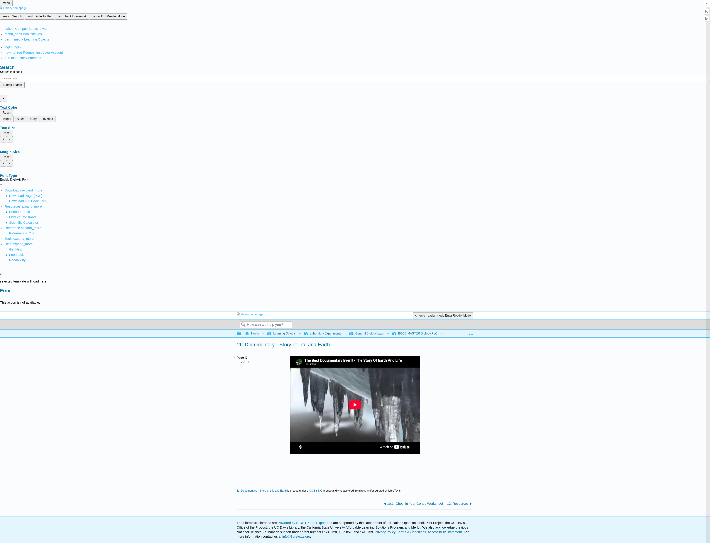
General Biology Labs (370, 333)
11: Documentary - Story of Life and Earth (262, 490)
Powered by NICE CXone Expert (302, 523)
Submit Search (12, 84)
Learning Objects (284, 333)
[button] (16, 255)
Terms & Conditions (411, 532)
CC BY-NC (316, 490)
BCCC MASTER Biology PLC (417, 333)
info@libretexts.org (295, 536)
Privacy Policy (385, 532)
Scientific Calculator (23, 222)
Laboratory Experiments (325, 333)
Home (255, 333)
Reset (6, 112)
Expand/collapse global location (471, 332)
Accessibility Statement (445, 532)
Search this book (11, 71)
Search (243, 325)
